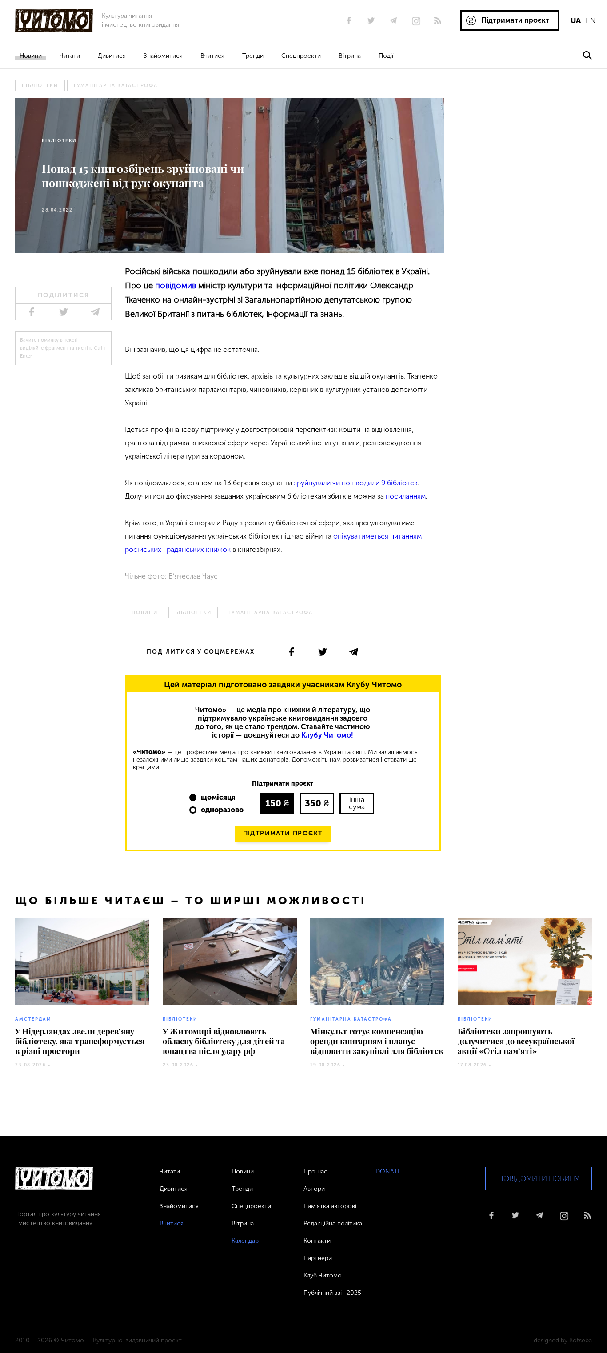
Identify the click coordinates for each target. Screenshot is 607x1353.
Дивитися (112, 56)
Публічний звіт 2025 (332, 1293)
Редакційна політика (333, 1223)
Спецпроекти (301, 56)
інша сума (357, 803)
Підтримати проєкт (283, 833)
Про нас (315, 1171)
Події (386, 56)
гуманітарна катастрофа (116, 85)
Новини (31, 56)
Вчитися (212, 56)
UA (576, 20)
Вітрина (350, 56)
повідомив (175, 285)
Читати (70, 56)
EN (591, 20)
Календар (245, 1241)
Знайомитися (163, 56)
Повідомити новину (538, 1178)
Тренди (253, 56)
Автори (314, 1189)
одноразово (222, 810)
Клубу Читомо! (327, 735)
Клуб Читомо (323, 1275)
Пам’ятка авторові (330, 1206)
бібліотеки (40, 85)
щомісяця (218, 797)
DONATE (388, 1171)
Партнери (318, 1258)
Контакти (317, 1241)
